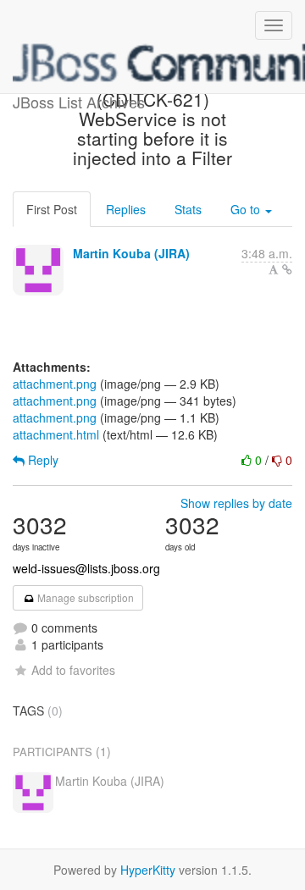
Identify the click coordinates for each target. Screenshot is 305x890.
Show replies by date (236, 503)
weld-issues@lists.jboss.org (86, 568)
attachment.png (55, 383)
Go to (246, 209)
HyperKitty (147, 869)
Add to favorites (73, 669)
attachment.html (56, 434)
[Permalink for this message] (287, 269)
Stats (188, 209)
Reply (41, 459)
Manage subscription (84, 597)
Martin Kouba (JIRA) (131, 253)
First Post (51, 209)
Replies (126, 209)
